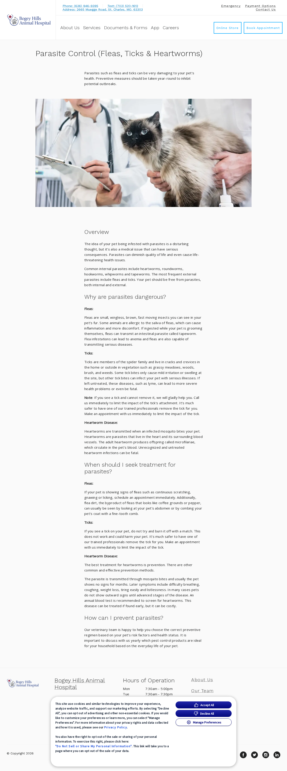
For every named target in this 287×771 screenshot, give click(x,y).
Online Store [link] (227, 28)
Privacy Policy (115, 727)
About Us (70, 27)
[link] (29, 20)
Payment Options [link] (260, 6)
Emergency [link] (231, 6)
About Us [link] (202, 680)
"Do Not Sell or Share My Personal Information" (93, 746)
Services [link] (91, 27)
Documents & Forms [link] (125, 27)
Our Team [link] (202, 691)
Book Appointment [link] (263, 28)
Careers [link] (171, 27)
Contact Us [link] (266, 9)
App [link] (155, 27)
